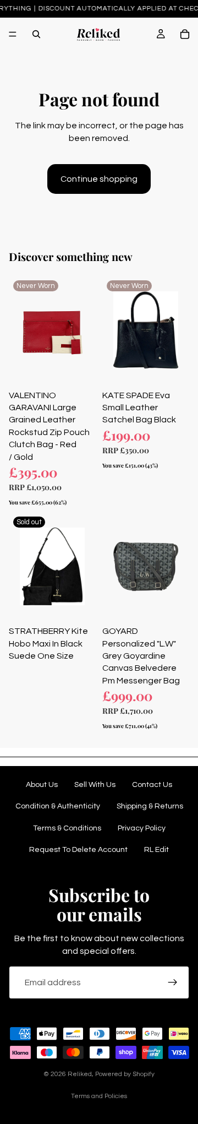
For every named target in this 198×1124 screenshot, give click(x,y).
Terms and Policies (99, 1096)
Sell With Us (95, 785)
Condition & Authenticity (57, 806)
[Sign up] (172, 982)
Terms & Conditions (67, 828)
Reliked (80, 1074)
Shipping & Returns (150, 806)
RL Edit (156, 850)
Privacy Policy (142, 828)
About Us (42, 785)
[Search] (36, 34)
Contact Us (152, 785)
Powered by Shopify (125, 1074)
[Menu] (12, 34)
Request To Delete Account (78, 850)
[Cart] (185, 34)
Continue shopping (99, 179)
